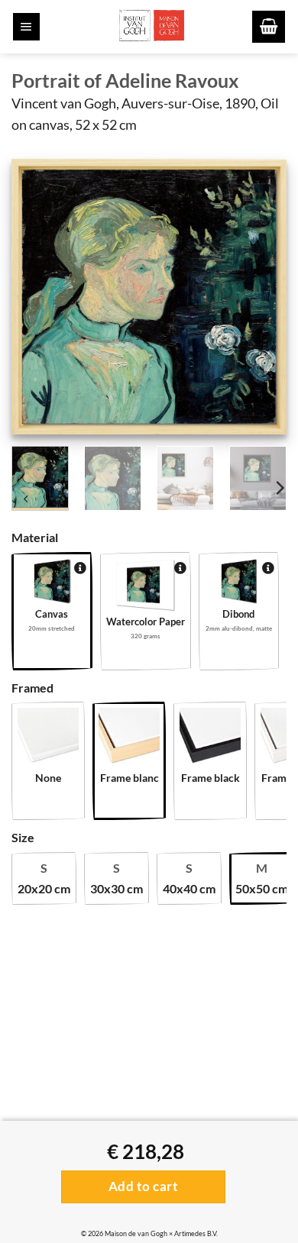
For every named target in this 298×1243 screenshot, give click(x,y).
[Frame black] (210, 738)
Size (22, 837)
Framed (32, 687)
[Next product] (27, 501)
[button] (26, 26)
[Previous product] (59, 501)
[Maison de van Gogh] (151, 26)
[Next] (262, 296)
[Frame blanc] (129, 738)
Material (34, 537)
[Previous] (36, 296)
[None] (48, 738)
